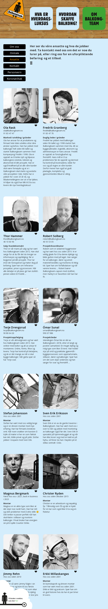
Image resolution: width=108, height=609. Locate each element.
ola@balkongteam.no (13, 130)
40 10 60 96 (8, 241)
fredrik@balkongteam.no (54, 130)
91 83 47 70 (48, 133)
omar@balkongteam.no (53, 330)
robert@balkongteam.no (54, 239)
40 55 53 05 (48, 241)
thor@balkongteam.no (13, 239)
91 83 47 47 (8, 133)
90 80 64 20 (8, 333)
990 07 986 (48, 333)
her (16, 601)
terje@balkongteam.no (13, 330)
